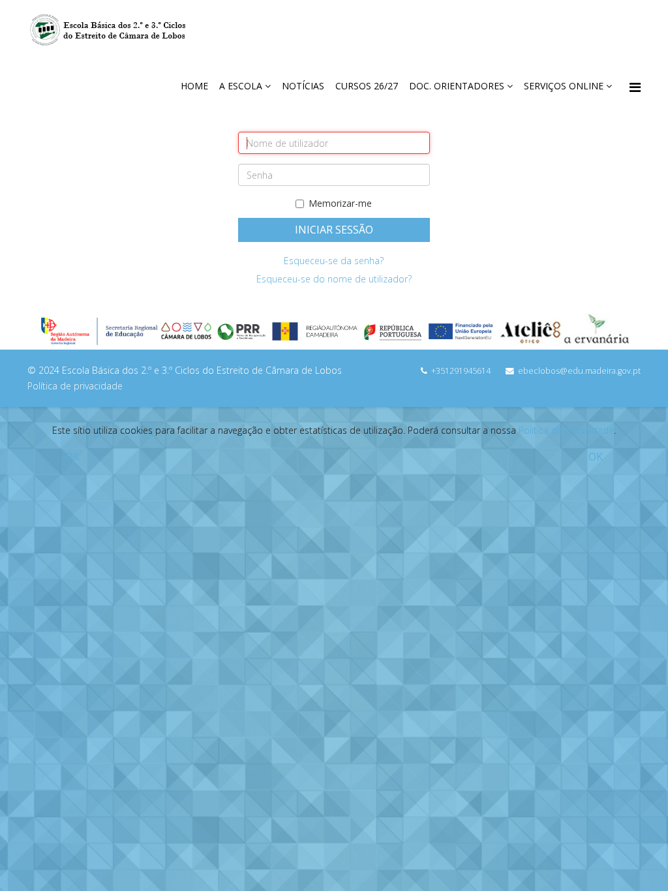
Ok (72, 456)
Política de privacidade (566, 430)
